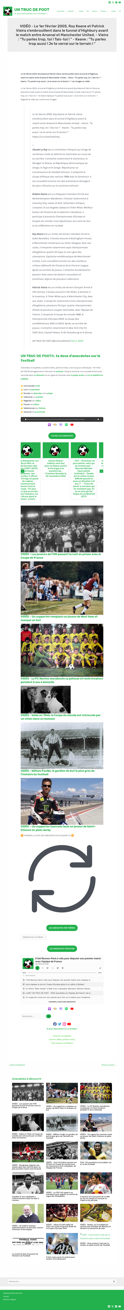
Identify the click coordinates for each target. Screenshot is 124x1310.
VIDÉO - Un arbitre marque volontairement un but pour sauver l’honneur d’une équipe (27, 1228)
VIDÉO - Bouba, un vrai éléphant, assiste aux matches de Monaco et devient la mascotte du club (95, 1226)
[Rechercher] (48, 1016)
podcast (59, 371)
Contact (6, 1296)
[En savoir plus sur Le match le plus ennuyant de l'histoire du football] (28, 1242)
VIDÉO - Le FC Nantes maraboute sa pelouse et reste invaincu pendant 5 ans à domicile (95, 1108)
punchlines (40, 412)
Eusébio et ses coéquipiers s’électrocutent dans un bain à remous (25, 1198)
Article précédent (16, 1065)
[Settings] (100, 419)
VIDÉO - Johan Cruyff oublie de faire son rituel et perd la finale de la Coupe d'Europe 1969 (61, 1226)
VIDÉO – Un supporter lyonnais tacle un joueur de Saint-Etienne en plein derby (96, 1136)
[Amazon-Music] (61, 424)
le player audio (77, 375)
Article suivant (109, 1065)
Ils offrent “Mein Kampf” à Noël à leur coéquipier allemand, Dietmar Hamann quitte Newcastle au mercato (71, 989)
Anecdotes (60, 11)
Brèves (94, 11)
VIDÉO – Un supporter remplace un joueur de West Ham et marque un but (61, 1108)
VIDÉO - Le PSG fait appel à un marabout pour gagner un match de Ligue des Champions (62, 1194)
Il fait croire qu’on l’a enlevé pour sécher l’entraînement (60, 1258)
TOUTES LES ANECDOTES (62, 436)
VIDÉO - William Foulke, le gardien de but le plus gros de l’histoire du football (62, 1136)
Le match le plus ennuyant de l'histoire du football (25, 1255)
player (50, 393)
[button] (75, 11)
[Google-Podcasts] (56, 424)
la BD (37, 386)
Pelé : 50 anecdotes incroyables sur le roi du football (96, 1163)
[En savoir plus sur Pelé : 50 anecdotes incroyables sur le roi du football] (96, 1151)
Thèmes (103, 11)
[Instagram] (116, 2)
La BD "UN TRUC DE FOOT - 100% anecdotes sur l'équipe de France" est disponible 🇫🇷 (63, 993)
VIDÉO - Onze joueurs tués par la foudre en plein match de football (95, 1244)
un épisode (39, 375)
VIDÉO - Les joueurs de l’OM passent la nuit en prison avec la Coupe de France (26, 1106)
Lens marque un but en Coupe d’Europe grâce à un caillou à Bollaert (55, 984)
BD (88, 11)
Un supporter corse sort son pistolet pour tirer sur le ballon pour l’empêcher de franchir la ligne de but (69, 997)
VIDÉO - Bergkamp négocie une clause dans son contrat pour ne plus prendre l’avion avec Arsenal (26, 1167)
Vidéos (81, 11)
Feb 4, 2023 (77, 340)
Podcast (71, 11)
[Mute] (90, 419)
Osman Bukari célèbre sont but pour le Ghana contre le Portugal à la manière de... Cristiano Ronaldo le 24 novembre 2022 (34, 468)
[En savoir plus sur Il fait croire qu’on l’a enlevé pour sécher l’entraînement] (62, 1243)
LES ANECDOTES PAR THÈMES (62, 928)
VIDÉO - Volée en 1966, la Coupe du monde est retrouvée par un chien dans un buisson (27, 1136)
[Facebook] (109, 2)
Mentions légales (9, 1300)
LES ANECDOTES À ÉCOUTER (62, 948)
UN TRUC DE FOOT (31, 9)
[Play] (23, 419)
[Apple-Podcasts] (50, 424)
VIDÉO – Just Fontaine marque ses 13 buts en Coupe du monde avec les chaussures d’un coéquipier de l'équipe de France (61, 1165)
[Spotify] (67, 424)
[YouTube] (120, 2)
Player (113, 11)
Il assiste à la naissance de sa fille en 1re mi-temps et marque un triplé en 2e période (95, 1198)
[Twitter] (113, 2)
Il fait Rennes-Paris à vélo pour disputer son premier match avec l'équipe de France (61, 980)
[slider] (55, 419)
